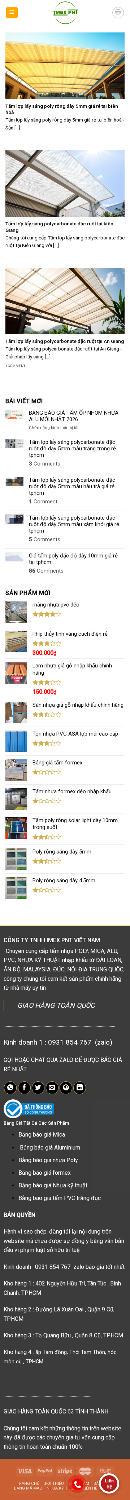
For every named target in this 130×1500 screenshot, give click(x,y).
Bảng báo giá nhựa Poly (48, 1160)
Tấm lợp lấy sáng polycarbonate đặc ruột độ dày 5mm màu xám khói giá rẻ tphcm (74, 524)
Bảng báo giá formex (44, 1172)
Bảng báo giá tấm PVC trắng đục (59, 1198)
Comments (44, 463)
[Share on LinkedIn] (79, 1087)
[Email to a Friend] (52, 1087)
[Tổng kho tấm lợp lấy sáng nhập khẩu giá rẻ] (65, 12)
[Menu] (12, 13)
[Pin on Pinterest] (66, 1087)
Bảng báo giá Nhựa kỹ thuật (52, 1185)
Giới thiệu (53, 1483)
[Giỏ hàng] (118, 12)
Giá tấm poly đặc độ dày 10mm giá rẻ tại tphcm (73, 558)
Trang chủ (28, 1483)
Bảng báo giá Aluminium (50, 1147)
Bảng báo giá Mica (41, 1134)
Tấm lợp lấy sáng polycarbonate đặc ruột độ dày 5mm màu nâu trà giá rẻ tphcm (72, 486)
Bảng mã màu (28, 1488)
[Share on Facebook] (24, 1087)
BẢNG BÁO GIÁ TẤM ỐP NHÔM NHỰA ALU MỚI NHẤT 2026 (73, 416)
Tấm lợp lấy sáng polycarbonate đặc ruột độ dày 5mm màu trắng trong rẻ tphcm (72, 448)
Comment (43, 501)
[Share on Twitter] (38, 1087)
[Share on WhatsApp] (10, 1087)
